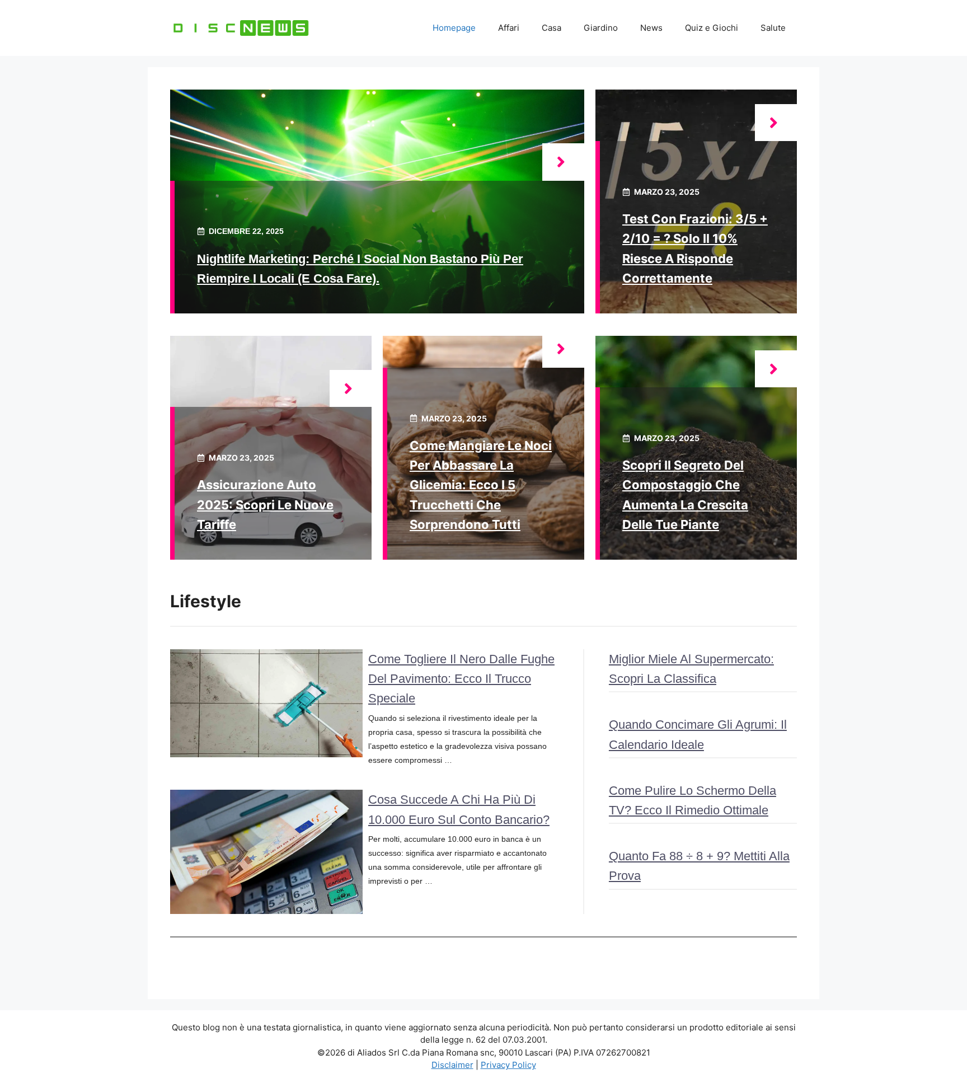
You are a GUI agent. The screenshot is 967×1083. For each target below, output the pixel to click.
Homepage (454, 27)
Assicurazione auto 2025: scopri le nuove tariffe (265, 504)
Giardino (601, 27)
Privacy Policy (508, 1064)
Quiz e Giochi (711, 27)
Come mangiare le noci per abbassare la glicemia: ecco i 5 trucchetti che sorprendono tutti (481, 485)
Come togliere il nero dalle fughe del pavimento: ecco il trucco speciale (461, 678)
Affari (508, 27)
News (651, 27)
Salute (773, 27)
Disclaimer (452, 1064)
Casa (551, 27)
